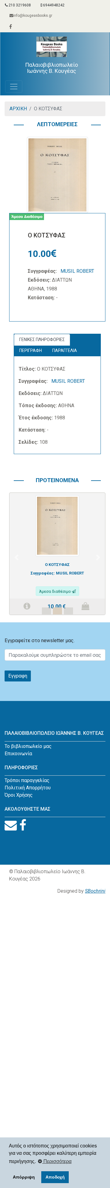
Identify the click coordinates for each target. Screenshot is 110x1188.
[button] (16, 557)
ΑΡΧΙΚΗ (18, 109)
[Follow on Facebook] (22, 825)
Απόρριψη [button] (24, 1177)
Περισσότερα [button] (57, 1161)
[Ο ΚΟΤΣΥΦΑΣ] (57, 525)
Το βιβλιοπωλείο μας (28, 746)
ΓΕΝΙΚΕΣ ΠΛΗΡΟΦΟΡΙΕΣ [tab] (42, 339)
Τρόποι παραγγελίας (27, 780)
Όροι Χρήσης (19, 795)
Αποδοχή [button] (55, 1177)
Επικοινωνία (18, 753)
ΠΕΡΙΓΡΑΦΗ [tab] (30, 350)
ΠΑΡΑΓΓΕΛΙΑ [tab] (64, 350)
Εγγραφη (17, 676)
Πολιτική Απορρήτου (28, 788)
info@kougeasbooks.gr (32, 15)
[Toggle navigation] (13, 86)
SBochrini (95, 891)
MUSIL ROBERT (77, 271)
